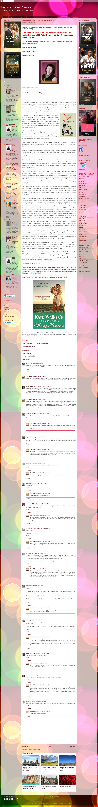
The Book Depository (9, 316)
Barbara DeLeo (83, 189)
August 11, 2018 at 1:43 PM (42, 653)
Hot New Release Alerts (12, 163)
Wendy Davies (82, 265)
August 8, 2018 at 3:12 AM (39, 376)
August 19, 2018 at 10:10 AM (39, 701)
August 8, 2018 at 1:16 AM (37, 363)
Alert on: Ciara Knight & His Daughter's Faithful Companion (14, 167)
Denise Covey (30, 553)
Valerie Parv (82, 264)
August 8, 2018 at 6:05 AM (39, 399)
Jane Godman (82, 205)
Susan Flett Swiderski (31, 386)
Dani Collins (82, 178)
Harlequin (6, 309)
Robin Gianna (82, 255)
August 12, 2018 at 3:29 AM (43, 493)
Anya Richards (82, 187)
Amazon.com (7, 303)
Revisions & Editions (29, 51)
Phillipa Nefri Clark (83, 247)
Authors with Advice (11, 87)
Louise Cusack (82, 233)
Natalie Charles (83, 240)
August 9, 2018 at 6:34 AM (40, 437)
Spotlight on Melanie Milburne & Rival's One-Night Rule (14, 129)
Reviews (38, 17)
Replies (29, 420)
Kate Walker (29, 376)
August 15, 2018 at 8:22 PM (43, 685)
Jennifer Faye (82, 209)
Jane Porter (82, 207)
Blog (40, 93)
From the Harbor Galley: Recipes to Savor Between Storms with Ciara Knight (14, 240)
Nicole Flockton (83, 242)
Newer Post (26, 746)
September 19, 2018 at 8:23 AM (42, 711)
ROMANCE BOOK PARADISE (10, 125)
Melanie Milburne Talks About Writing (14, 260)
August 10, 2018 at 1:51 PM (41, 553)
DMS (27, 620)
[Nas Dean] (80, 150)
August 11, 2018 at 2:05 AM (35, 620)
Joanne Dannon (83, 214)
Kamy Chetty (82, 220)
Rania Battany (82, 253)
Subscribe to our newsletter (29, 22)
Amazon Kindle (27, 343)
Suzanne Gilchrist (83, 260)
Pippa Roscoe (82, 249)
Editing (44, 17)
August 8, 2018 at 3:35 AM (44, 386)
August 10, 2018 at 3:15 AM (43, 528)
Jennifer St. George (84, 211)
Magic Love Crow (30, 653)
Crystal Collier (29, 437)
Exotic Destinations (11, 219)
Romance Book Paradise (16, 7)
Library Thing (7, 311)
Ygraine (28, 363)
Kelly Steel (81, 227)
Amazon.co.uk (7, 302)
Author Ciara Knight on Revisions (14, 277)
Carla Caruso (82, 192)
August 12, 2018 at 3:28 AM (43, 472)
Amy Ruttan (82, 191)
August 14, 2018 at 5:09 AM (39, 675)
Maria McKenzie (83, 236)
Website (34, 93)
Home (5, 17)
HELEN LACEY (83, 180)
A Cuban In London (31, 528)
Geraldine (28, 701)
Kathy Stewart (82, 225)
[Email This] (28, 356)
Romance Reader (10, 144)
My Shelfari (6, 314)
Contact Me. (31, 17)
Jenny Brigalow (83, 212)
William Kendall (30, 483)
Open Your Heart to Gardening (11, 106)
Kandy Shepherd (83, 183)
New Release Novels (11, 182)
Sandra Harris (82, 258)
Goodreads (6, 307)
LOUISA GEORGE (83, 231)
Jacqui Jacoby (82, 203)
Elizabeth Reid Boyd (84, 198)
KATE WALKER (83, 223)
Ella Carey (81, 200)
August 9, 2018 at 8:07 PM (42, 423)
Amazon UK (26, 350)
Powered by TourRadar (71, 792)
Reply (27, 371)
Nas (31, 711)
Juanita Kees (82, 216)
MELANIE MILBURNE (84, 176)
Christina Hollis (83, 196)
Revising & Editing (10, 257)
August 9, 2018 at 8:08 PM (42, 449)
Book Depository (42, 343)
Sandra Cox (29, 463)
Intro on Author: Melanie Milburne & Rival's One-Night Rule (14, 148)
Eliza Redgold (82, 194)
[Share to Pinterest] (34, 356)
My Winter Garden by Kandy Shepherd (13, 109)
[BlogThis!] (30, 356)
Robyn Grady (82, 256)
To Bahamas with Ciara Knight (14, 222)
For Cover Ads (52, 17)
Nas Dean (81, 147)
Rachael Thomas (83, 251)
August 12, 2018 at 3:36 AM (43, 608)
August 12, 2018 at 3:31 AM (43, 541)
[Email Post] (25, 356)
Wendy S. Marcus (83, 267)
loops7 (59, 803)
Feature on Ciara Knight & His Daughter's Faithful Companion (14, 205)
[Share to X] (31, 356)
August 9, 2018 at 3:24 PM (42, 503)
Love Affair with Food (11, 236)
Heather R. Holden (31, 503)
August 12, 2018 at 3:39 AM (43, 663)
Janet (27, 585)
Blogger (69, 803)
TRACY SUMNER (83, 262)
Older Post (72, 746)
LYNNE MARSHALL (84, 234)
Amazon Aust (26, 353)
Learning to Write (28, 55)
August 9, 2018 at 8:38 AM (41, 483)
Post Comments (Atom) (34, 749)
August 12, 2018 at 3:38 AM (43, 637)
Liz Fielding (82, 181)
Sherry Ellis (29, 675)
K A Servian (82, 218)
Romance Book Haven (29, 47)
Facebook (25, 93)
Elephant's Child (30, 413)
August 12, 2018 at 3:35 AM (43, 568)
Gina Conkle (82, 201)
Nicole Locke (82, 244)
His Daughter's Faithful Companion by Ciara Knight (14, 185)
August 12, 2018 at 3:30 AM (43, 515)
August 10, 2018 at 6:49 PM (36, 585)
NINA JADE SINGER (84, 245)
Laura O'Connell (83, 229)
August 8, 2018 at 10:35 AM (42, 413)
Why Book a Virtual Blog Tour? (17, 17)
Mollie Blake (82, 238)
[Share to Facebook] (33, 356)
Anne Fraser (82, 185)
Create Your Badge (82, 151)
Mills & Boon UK (8, 313)
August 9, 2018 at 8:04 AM (39, 463)
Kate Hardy (82, 222)
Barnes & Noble (8, 305)
